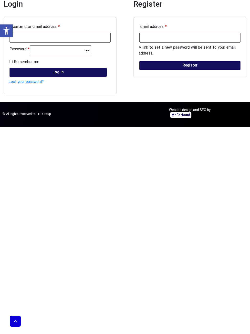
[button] (6, 30)
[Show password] (87, 50)
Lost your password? (26, 82)
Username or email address (35, 27)
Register (190, 65)
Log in (58, 72)
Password (20, 49)
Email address (153, 27)
